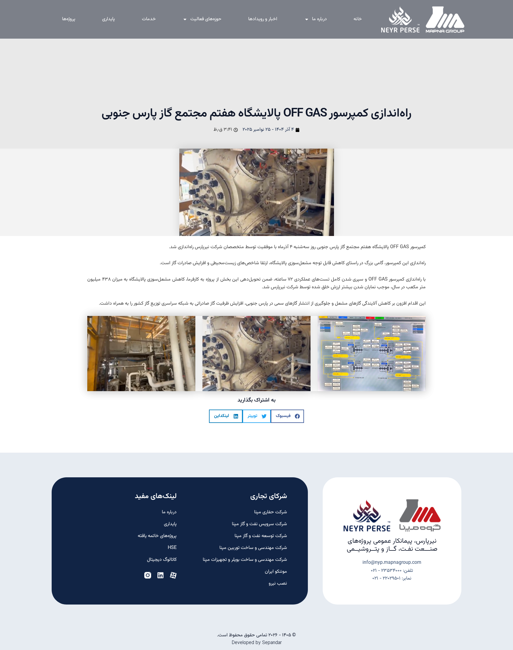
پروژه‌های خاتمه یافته (157, 536)
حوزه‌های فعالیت (205, 19)
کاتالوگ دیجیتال (162, 560)
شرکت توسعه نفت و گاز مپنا (261, 536)
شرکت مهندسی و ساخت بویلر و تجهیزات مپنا (245, 560)
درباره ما (319, 19)
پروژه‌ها (68, 19)
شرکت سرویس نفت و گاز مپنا (259, 524)
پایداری (108, 19)
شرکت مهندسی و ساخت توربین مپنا (253, 548)
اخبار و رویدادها (262, 19)
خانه (358, 19)
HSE (172, 548)
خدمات (149, 19)
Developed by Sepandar (257, 642)
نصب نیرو (278, 583)
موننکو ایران (276, 571)
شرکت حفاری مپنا (270, 512)
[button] (287, 416)
